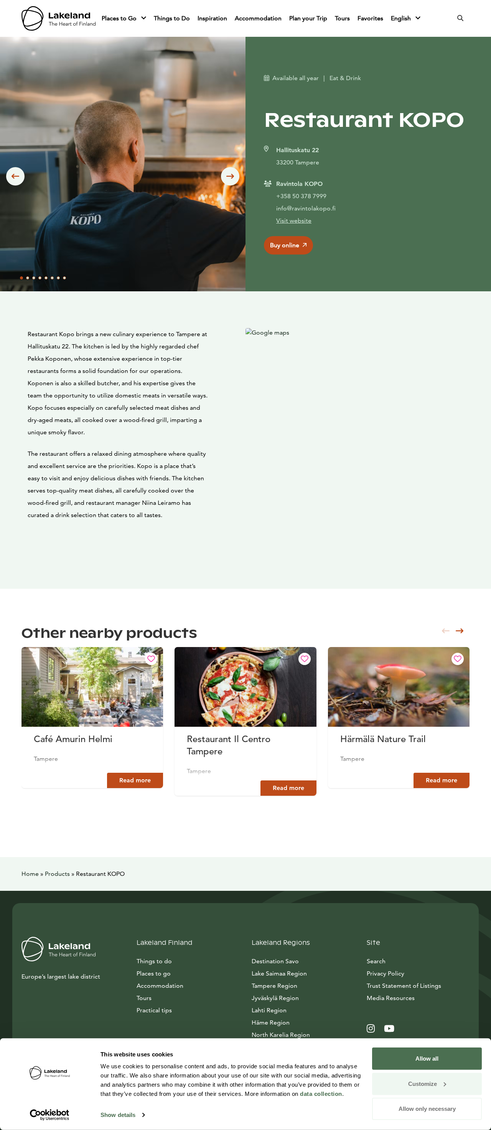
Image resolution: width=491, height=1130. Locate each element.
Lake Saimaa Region (279, 973)
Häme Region (271, 1022)
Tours (342, 18)
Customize (422, 1083)
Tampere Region (274, 985)
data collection (321, 1094)
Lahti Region (269, 1010)
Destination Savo (275, 961)
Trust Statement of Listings (404, 985)
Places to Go (120, 18)
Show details (118, 1115)
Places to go (154, 973)
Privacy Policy (385, 973)
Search (376, 961)
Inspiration (212, 18)
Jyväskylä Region (275, 998)
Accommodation (258, 18)
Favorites (370, 18)
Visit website (293, 220)
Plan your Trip (308, 18)
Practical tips (154, 1010)
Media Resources (418, 998)
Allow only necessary (427, 1108)
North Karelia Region (281, 1034)
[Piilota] (143, 18)
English (401, 18)
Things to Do (172, 18)
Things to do (154, 961)
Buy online (284, 245)
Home (30, 873)
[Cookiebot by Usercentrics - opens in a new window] (49, 1115)
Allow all (426, 1058)
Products (57, 873)
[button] (15, 176)
